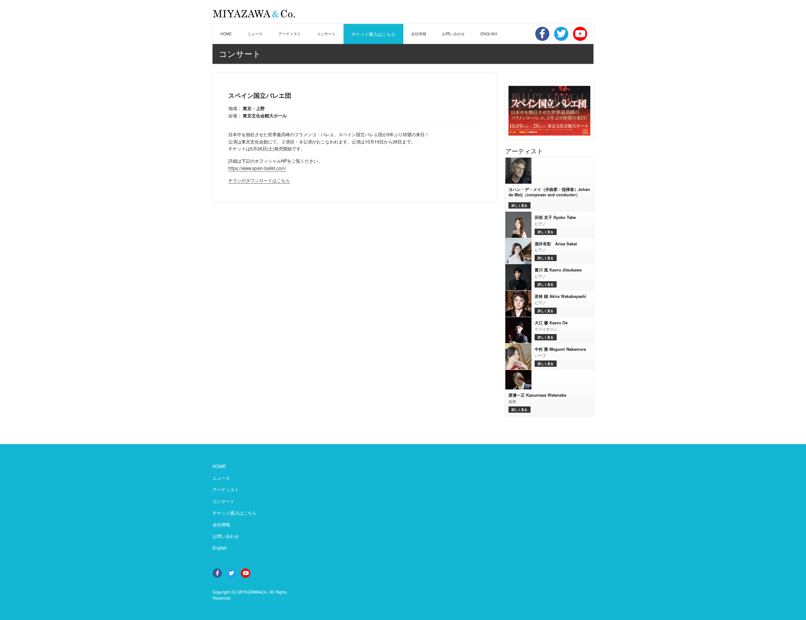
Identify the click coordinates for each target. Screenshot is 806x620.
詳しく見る (519, 205)
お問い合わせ (453, 33)
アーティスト (289, 33)
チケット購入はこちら (373, 34)
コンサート (326, 33)
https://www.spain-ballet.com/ (257, 168)
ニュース (255, 33)
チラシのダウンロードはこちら (259, 180)
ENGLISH (488, 33)
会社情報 (418, 33)
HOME (226, 33)
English (220, 548)
